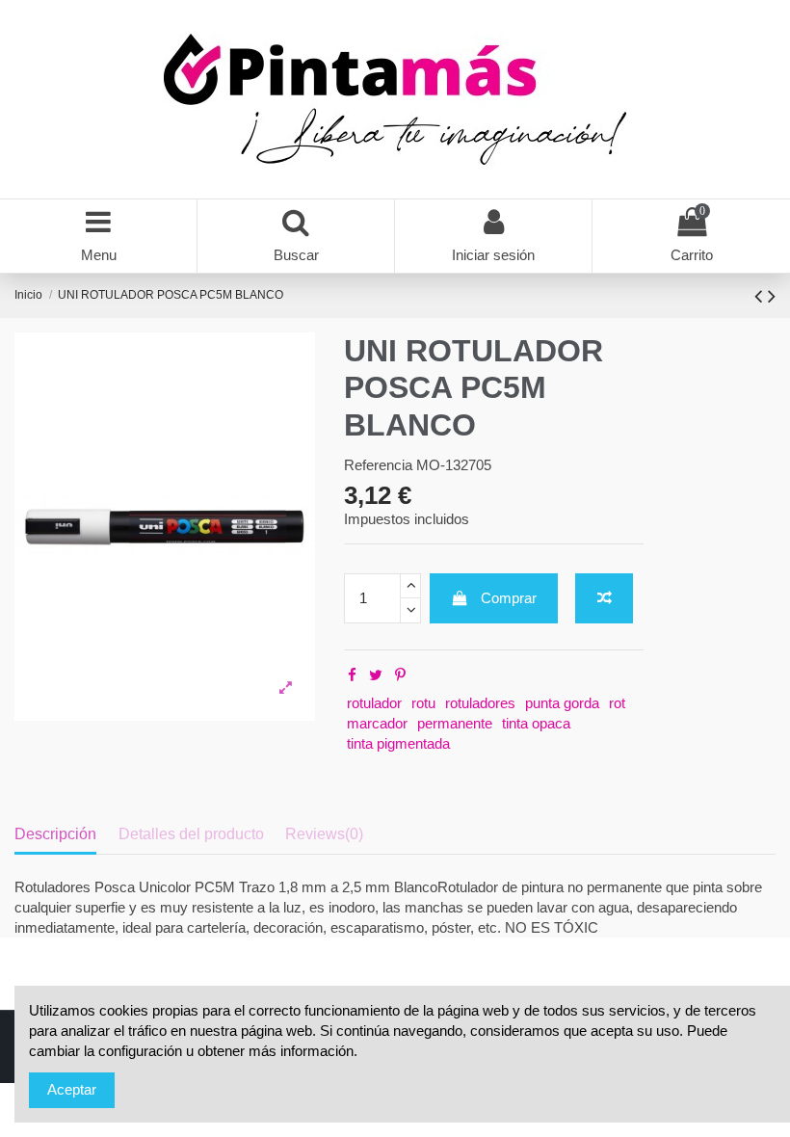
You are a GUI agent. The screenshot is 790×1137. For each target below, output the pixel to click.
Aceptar (71, 1089)
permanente (454, 723)
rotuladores (480, 703)
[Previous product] (761, 296)
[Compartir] (352, 675)
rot (617, 703)
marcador (377, 723)
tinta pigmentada (398, 743)
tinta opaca (536, 723)
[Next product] (772, 296)
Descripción (55, 834)
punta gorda (562, 703)
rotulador (374, 703)
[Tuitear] (375, 675)
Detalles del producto (191, 834)
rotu (423, 703)
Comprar (509, 598)
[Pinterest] (400, 675)
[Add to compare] (604, 598)
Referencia (378, 465)
